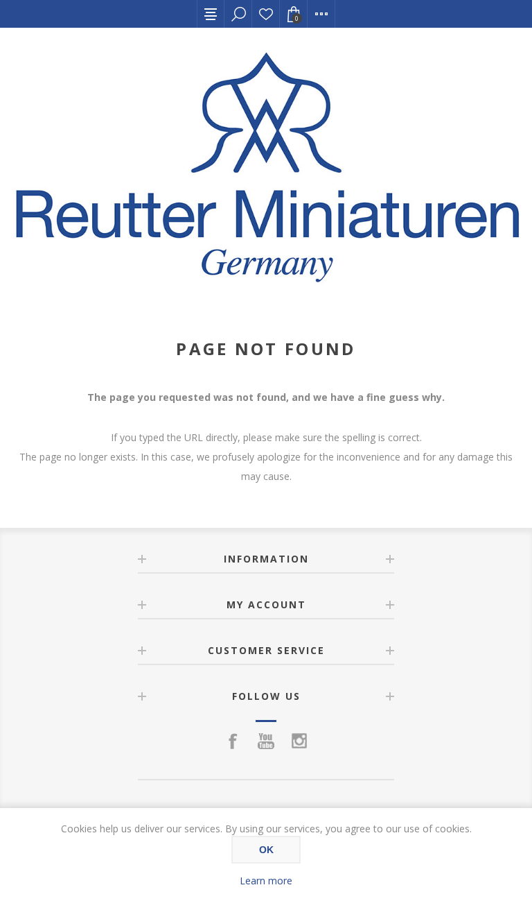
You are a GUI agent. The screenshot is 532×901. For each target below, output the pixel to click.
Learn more (266, 880)
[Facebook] (233, 740)
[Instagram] (299, 740)
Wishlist (266, 14)
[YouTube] (266, 740)
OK (266, 849)
